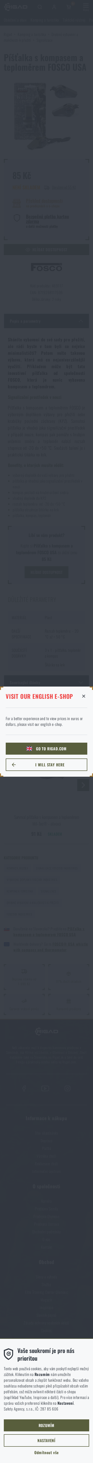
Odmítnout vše (46, 1452)
